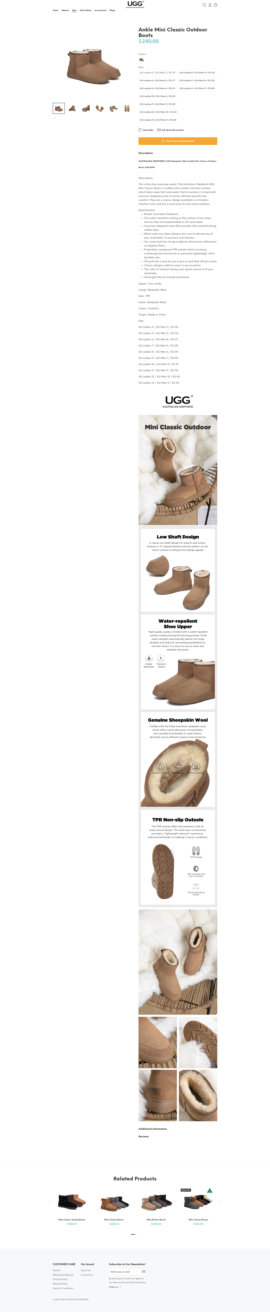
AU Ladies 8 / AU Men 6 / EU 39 (157, 88)
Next (59, 118)
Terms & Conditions (63, 1288)
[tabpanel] (72, 1204)
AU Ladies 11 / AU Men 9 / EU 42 (157, 104)
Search (56, 1270)
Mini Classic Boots (114, 1219)
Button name (211, 11)
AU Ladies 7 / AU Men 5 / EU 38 (196, 80)
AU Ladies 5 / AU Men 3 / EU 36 (197, 72)
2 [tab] (138, 1234)
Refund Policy (60, 1283)
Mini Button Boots (156, 1219)
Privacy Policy (60, 1279)
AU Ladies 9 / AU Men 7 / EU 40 (197, 88)
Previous (54, 118)
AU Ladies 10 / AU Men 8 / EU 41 (157, 96)
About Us (86, 1270)
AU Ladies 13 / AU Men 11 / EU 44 (158, 120)
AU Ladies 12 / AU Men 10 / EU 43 (158, 112)
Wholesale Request (63, 1275)
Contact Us (87, 1275)
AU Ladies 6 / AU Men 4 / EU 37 (157, 80)
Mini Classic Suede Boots (71, 1219)
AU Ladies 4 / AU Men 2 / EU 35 (157, 72)
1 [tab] (133, 1234)
